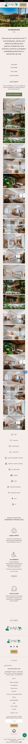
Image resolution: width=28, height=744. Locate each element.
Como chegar (14, 706)
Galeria (14, 697)
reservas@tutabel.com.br (14, 668)
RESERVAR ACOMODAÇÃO (14, 94)
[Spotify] (17, 647)
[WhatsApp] (25, 735)
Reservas (23, 4)
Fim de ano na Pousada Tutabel (14, 694)
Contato (14, 709)
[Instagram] (14, 647)
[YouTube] (11, 647)
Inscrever (14, 725)
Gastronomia (14, 688)
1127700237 (9, 665)
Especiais (14, 691)
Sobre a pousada (14, 682)
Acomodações (14, 685)
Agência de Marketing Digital (12, 742)
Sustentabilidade (14, 700)
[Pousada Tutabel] (11, 4)
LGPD (14, 703)
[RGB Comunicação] (20, 742)
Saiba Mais (14, 576)
